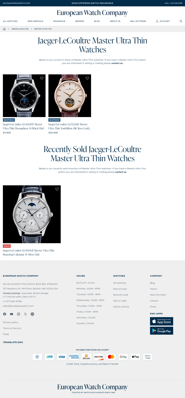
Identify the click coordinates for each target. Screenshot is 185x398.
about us (115, 21)
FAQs (6, 334)
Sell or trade (119, 301)
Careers (154, 301)
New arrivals (120, 289)
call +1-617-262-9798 (173, 3)
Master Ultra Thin (43, 29)
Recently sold (120, 295)
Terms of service (12, 328)
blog (97, 21)
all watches (10, 21)
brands (79, 21)
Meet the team (158, 295)
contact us (117, 63)
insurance (59, 21)
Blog (152, 283)
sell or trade (138, 21)
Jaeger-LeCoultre (20, 29)
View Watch (24, 95)
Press (153, 307)
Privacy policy (10, 322)
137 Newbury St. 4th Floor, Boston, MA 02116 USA (30, 288)
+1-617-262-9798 (12, 301)
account (165, 21)
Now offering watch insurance (92, 3)
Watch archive (121, 307)
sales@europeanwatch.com (16, 3)
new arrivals (35, 21)
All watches (119, 283)
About (153, 289)
